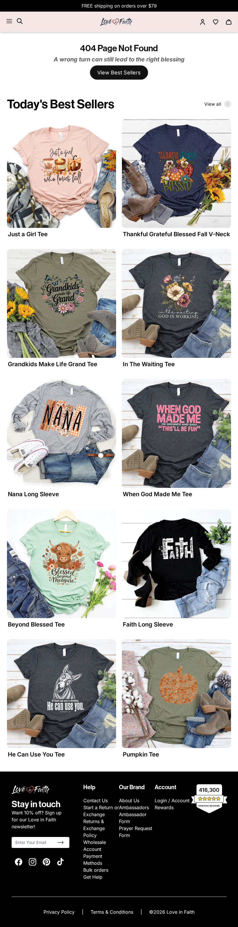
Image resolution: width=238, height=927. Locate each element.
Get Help (92, 877)
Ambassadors (134, 807)
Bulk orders (95, 870)
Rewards (164, 807)
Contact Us (95, 800)
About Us (129, 800)
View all (212, 104)
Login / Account (172, 800)
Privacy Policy (60, 912)
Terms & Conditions (113, 912)
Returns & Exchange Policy (94, 828)
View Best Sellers (119, 72)
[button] (60, 842)
